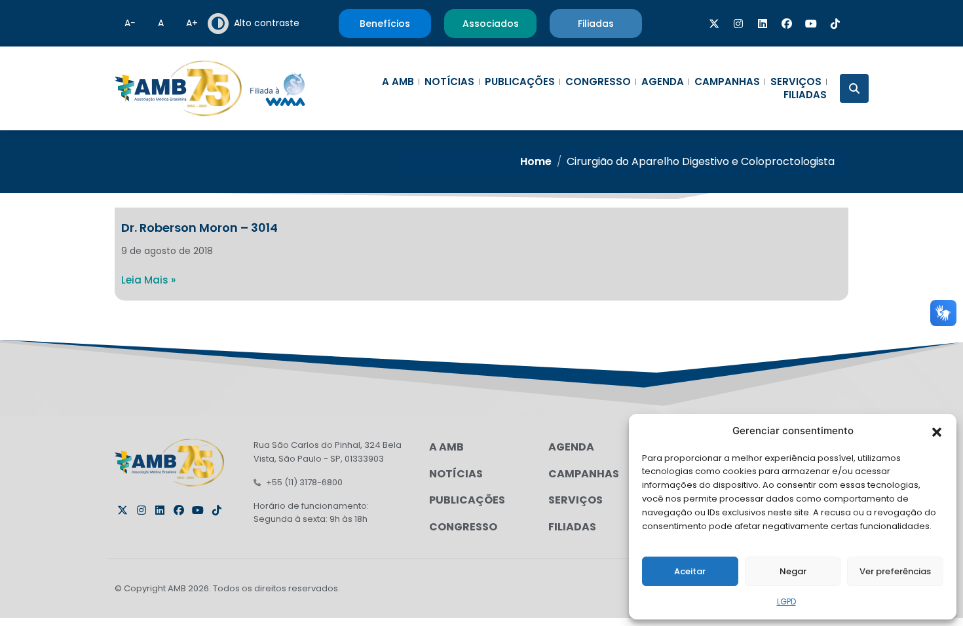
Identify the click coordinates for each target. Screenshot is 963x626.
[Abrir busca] (854, 88)
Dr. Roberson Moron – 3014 (199, 227)
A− (130, 22)
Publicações (520, 81)
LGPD (786, 601)
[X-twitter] (714, 23)
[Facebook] (786, 23)
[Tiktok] (835, 23)
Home (536, 161)
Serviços (795, 81)
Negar (793, 571)
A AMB (398, 81)
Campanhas (727, 81)
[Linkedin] (762, 23)
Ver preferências (895, 571)
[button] (936, 430)
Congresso (598, 81)
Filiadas (805, 94)
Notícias (449, 81)
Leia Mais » (148, 280)
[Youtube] (811, 23)
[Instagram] (738, 23)
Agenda (662, 81)
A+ (192, 22)
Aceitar (690, 571)
